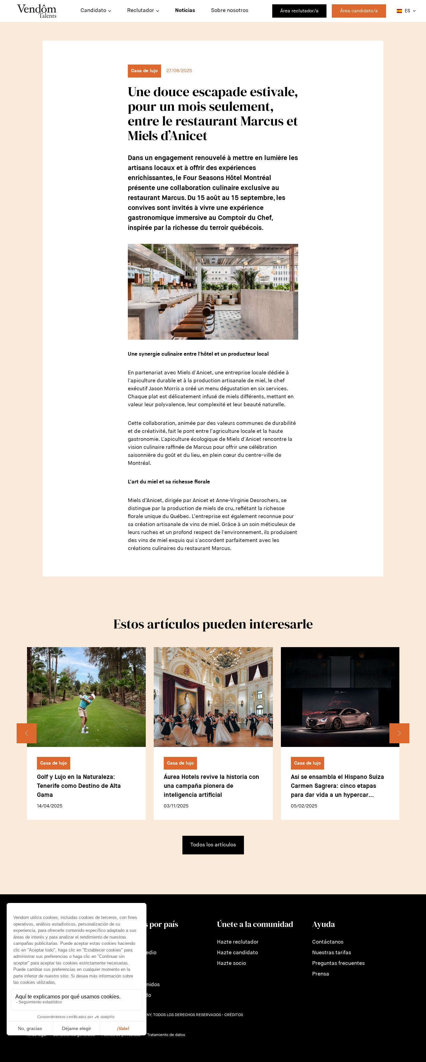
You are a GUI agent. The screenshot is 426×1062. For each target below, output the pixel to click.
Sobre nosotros (229, 10)
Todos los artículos (213, 845)
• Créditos (232, 1015)
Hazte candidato (237, 953)
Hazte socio (231, 963)
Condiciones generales (74, 1035)
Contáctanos (327, 942)
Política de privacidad (121, 1035)
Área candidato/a (359, 11)
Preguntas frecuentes (338, 963)
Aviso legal (36, 1035)
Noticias (185, 10)
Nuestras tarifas (331, 953)
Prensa (320, 974)
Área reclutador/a (299, 11)
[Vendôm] (37, 11)
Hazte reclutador (238, 942)
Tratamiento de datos (166, 1035)
